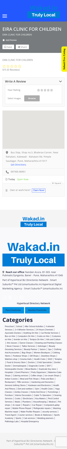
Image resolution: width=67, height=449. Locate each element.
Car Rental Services (49, 333)
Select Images (14, 98)
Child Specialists (44, 362)
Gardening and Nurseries (42, 382)
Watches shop (11, 359)
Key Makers (40, 398)
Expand (57, 183)
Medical (52, 402)
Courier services (25, 415)
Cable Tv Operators (42, 395)
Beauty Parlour (30, 349)
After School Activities (34, 326)
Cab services (29, 418)
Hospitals (9, 372)
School (19, 326)
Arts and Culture (53, 339)
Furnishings (53, 392)
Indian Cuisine (11, 379)
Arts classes (12, 343)
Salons (43, 349)
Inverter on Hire (20, 339)
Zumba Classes (21, 392)
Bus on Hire (10, 336)
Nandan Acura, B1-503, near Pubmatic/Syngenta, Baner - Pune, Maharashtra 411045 (32, 273)
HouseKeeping (40, 402)
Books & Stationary (43, 415)
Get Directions (18, 164)
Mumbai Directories (37, 310)
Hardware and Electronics (39, 385)
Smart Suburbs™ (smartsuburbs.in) (43, 288)
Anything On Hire (30, 333)
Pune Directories (13, 310)
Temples (58, 359)
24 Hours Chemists (44, 330)
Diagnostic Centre (37, 366)
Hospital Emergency (30, 421)
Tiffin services (23, 382)
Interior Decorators (23, 395)
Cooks (17, 398)
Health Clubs (40, 359)
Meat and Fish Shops (29, 379)
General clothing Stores (15, 385)
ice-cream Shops (52, 375)
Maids (17, 402)
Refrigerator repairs (42, 408)
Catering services (20, 375)
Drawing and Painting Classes (48, 343)
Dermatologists (19, 366)
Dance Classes (26, 343)
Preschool (9, 326)
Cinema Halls (26, 359)
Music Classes (13, 346)
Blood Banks (31, 369)
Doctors (31, 362)
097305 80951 (18, 171)
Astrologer (42, 346)
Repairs (26, 405)
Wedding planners (45, 418)
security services (49, 412)
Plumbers (26, 402)
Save (9, 46)
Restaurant (10, 382)
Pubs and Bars (47, 379)
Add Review (11, 40)
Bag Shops (27, 353)
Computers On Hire (26, 336)
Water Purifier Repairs (30, 412)
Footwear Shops (20, 356)
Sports (18, 418)
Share (23, 46)
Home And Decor (38, 392)
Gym (37, 389)
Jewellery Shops (48, 356)
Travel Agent (10, 415)
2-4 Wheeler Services (24, 330)
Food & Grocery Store (16, 362)
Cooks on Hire (43, 336)
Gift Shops (34, 356)
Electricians (28, 398)
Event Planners (22, 372)
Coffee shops (36, 375)
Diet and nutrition (25, 389)
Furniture (9, 395)
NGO (50, 359)
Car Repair (37, 405)
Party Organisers (38, 372)
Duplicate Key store (47, 369)
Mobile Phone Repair (21, 408)
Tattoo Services (28, 346)
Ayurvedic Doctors (13, 333)
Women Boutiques (42, 353)
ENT (49, 366)
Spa (50, 349)
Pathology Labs (12, 421)
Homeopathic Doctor (14, 369)
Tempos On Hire (37, 339)
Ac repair (16, 405)
